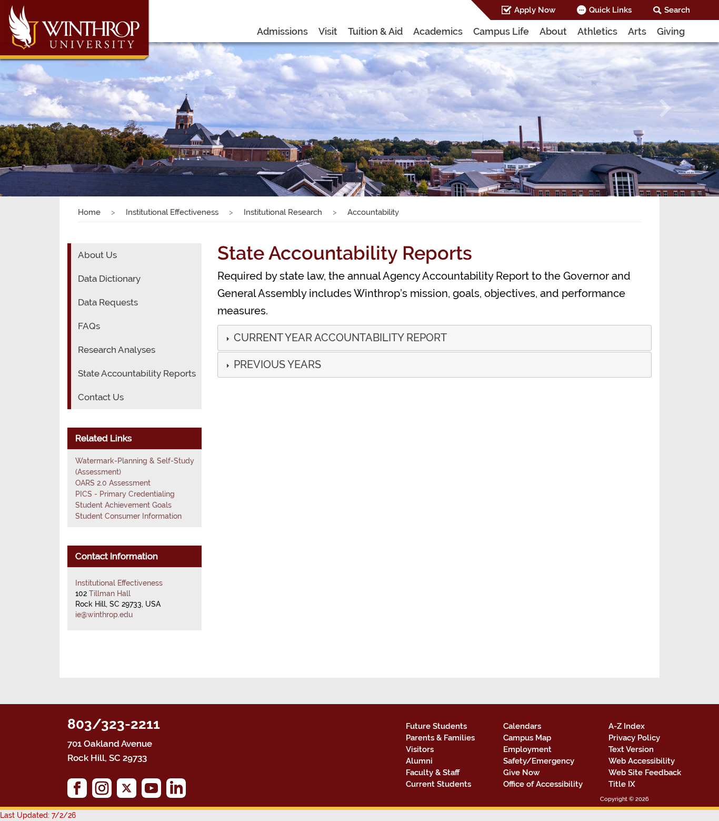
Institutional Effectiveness (172, 212)
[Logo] (75, 31)
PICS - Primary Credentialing (125, 494)
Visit (327, 31)
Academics (438, 31)
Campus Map (527, 738)
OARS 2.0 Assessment (113, 483)
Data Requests (108, 302)
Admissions (282, 31)
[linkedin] (178, 790)
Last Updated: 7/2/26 (38, 815)
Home (89, 212)
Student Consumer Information (128, 516)
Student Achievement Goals (123, 505)
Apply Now (534, 10)
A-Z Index (626, 726)
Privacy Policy (634, 738)
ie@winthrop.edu (104, 614)
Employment (527, 749)
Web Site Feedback (644, 772)
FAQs (89, 326)
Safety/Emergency (538, 761)
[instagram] (104, 790)
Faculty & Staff (433, 772)
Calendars (522, 726)
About (553, 31)
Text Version (631, 749)
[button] (54, 107)
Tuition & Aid (375, 31)
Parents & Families (440, 738)
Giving (671, 31)
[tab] (434, 338)
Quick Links (610, 10)
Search (677, 10)
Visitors (420, 749)
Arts (637, 31)
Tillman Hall (110, 593)
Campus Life (501, 31)
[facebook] (79, 790)
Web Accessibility (641, 761)
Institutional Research (283, 212)
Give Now (521, 772)
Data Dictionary (109, 278)
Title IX (621, 784)
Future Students (436, 726)
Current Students (438, 784)
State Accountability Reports (137, 373)
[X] (129, 790)
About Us (97, 255)
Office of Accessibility (543, 784)
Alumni (419, 761)
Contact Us (101, 397)
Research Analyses (116, 349)
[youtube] (154, 790)
